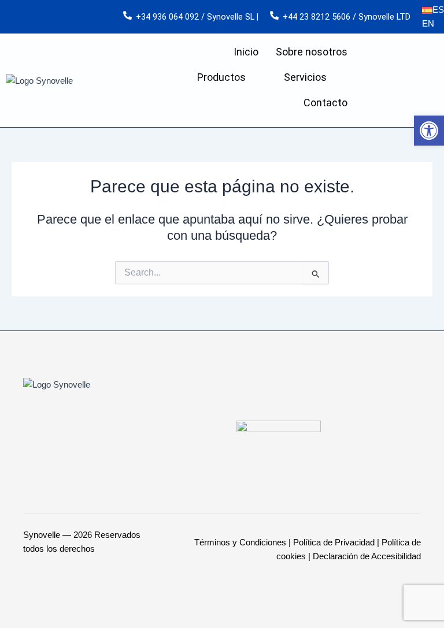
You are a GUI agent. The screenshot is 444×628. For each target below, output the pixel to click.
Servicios (305, 77)
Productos (221, 77)
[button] (429, 131)
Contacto (325, 102)
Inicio (246, 52)
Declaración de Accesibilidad (367, 556)
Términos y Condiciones (240, 542)
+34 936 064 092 (167, 17)
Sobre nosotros (311, 52)
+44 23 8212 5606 (316, 17)
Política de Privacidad (334, 542)
